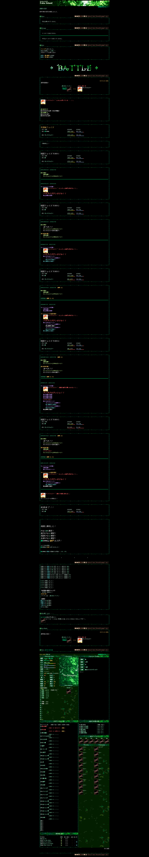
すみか (46, 658)
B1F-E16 (46, 660)
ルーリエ (43, 617)
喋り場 (51, 658)
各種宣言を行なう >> (103, 6)
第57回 (46, 650)
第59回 (50, 650)
